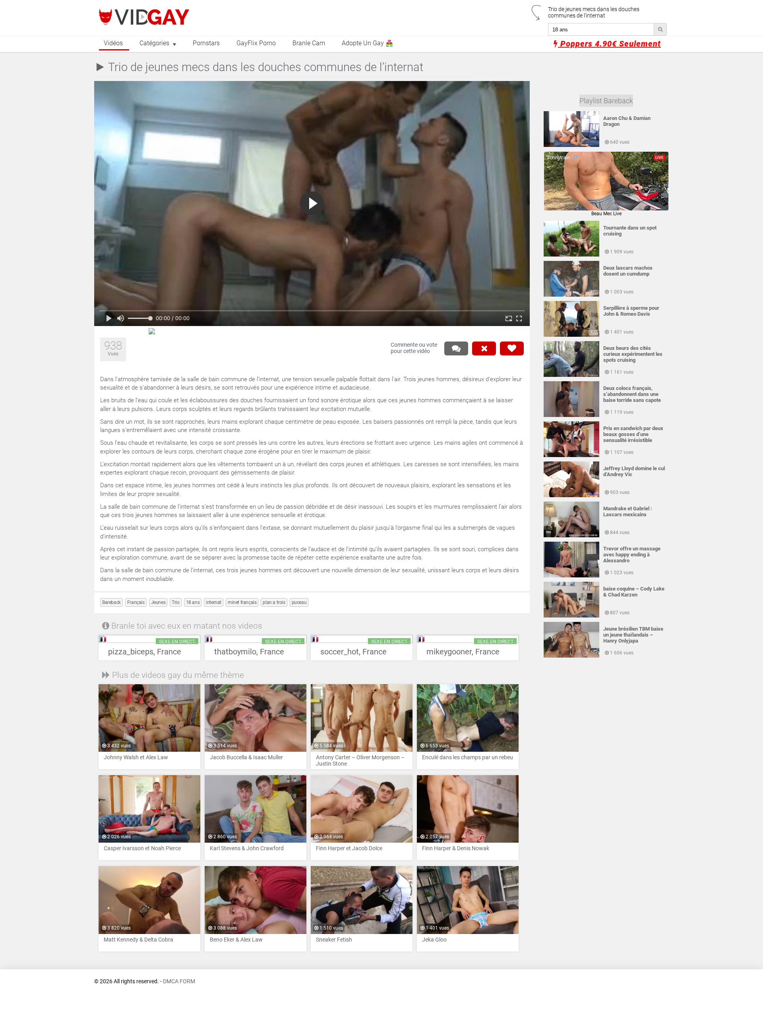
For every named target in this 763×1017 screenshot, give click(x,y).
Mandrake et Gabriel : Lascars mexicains (627, 511)
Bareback (111, 602)
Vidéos (113, 43)
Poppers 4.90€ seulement (609, 43)
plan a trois (274, 602)
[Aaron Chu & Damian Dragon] (571, 145)
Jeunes (158, 602)
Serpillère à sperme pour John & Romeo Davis (631, 311)
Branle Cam (308, 43)
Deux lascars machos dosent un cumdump (628, 271)
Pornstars (206, 43)
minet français (242, 602)
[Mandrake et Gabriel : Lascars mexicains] (571, 535)
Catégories (154, 43)
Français (136, 602)
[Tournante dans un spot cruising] (571, 255)
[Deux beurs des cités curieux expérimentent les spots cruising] (571, 375)
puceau (299, 602)
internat (213, 602)
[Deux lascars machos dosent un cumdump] (571, 295)
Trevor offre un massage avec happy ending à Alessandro (631, 554)
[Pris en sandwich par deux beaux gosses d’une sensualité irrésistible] (571, 455)
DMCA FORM (179, 981)
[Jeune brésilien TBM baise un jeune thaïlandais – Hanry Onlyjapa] (571, 656)
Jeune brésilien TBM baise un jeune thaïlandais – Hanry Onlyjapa (633, 635)
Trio (175, 602)
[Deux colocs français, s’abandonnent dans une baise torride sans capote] (571, 415)
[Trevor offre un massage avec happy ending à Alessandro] (571, 576)
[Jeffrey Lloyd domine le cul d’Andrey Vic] (571, 495)
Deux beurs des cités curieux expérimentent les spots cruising (632, 354)
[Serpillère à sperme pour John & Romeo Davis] (571, 335)
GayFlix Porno (256, 43)
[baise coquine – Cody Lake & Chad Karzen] (571, 616)
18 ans (193, 602)
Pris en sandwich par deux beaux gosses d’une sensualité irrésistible (633, 434)
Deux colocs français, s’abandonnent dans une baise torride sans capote (632, 394)
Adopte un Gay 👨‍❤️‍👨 (367, 43)
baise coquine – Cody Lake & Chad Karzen (633, 592)
